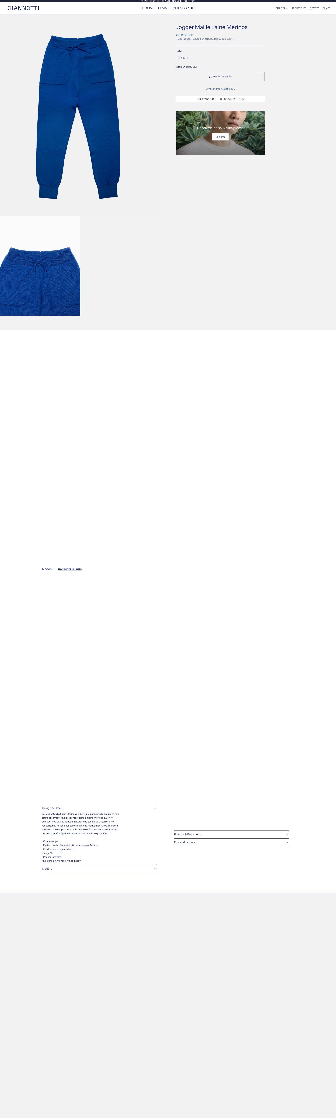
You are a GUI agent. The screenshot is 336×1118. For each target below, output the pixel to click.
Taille (179, 50)
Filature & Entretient (187, 834)
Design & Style (51, 808)
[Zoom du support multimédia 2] (40, 266)
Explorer (220, 136)
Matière (47, 868)
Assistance (204, 99)
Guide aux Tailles (230, 99)
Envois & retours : (185, 842)
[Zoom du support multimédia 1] (80, 115)
